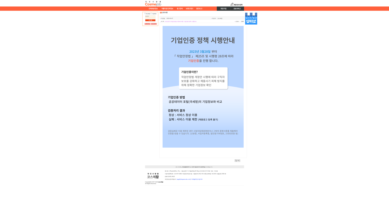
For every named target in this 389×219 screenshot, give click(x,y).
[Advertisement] (251, 57)
